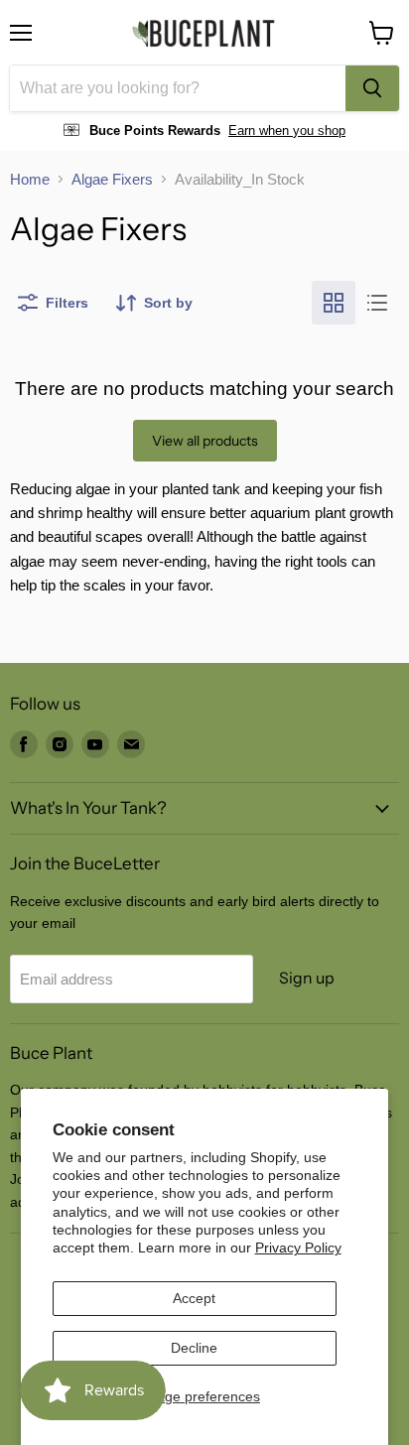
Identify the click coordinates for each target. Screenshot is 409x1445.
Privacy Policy (298, 1247)
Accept (194, 1298)
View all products (205, 441)
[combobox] (177, 88)
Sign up (307, 978)
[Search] (372, 88)
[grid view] (333, 303)
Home (30, 179)
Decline (194, 1348)
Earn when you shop (286, 130)
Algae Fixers (112, 179)
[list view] (377, 303)
